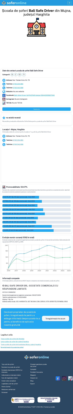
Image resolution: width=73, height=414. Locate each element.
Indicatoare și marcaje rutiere (11, 375)
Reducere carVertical (8, 389)
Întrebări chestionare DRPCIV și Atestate (12, 371)
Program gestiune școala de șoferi (38, 365)
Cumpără (33, 369)
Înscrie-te (37, 109)
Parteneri (5, 392)
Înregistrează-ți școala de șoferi (12, 347)
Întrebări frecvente (36, 372)
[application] (36, 258)
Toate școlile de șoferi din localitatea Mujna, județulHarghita (21, 344)
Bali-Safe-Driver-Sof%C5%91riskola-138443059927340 (34, 95)
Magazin (33, 375)
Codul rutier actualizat (9, 381)
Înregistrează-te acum (55, 319)
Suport (32, 383)
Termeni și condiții (49, 407)
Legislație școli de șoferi (10, 383)
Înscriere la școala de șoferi (11, 367)
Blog (31, 381)
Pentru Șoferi (6, 386)
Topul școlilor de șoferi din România (12, 339)
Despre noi (33, 378)
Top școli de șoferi (8, 364)
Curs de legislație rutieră (9, 378)
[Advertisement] (36, 51)
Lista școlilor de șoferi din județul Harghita (15, 341)
